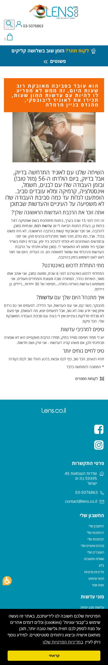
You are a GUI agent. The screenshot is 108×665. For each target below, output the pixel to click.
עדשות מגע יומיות (92, 607)
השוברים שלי (95, 552)
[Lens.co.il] (54, 12)
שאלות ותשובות (94, 558)
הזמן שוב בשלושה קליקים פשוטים (50, 55)
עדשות (46, 297)
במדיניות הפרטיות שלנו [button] (63, 642)
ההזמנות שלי (95, 532)
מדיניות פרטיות (94, 572)
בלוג (101, 565)
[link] (54, 429)
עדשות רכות (43, 225)
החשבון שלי (96, 526)
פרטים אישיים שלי (92, 545)
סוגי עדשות (92, 596)
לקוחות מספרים (86, 378)
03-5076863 (32, 26)
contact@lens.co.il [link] (81, 501)
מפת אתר (98, 585)
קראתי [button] (54, 655)
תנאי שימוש (96, 578)
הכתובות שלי (95, 539)
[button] (7, 580)
